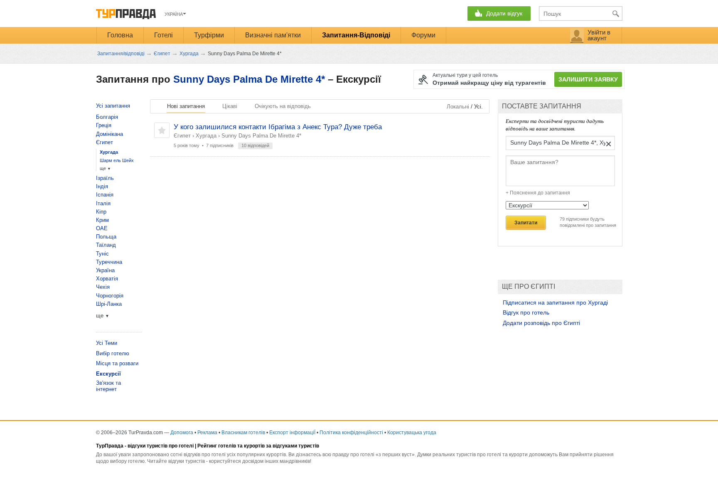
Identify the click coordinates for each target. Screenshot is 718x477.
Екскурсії (108, 374)
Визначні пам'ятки (273, 35)
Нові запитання (186, 106)
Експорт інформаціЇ (292, 432)
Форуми (423, 35)
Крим (102, 220)
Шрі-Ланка (109, 304)
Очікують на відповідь (283, 106)
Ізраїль (105, 178)
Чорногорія (109, 296)
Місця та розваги (117, 363)
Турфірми (209, 35)
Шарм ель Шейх (117, 160)
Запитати (525, 223)
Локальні (458, 106)
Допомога (181, 432)
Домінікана (109, 134)
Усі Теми (106, 343)
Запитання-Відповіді (356, 35)
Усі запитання (113, 106)
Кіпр (101, 212)
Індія (102, 186)
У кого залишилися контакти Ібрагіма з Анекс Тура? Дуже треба (278, 127)
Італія (103, 203)
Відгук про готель (526, 312)
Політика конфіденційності (351, 432)
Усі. (478, 106)
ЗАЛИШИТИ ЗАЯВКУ (588, 79)
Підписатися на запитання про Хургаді (555, 302)
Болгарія (107, 117)
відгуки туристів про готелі (161, 446)
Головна (120, 35)
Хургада (206, 136)
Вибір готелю (112, 353)
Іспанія (104, 195)
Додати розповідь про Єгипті (541, 323)
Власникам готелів (243, 432)
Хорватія (107, 278)
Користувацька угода (411, 432)
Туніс (102, 254)
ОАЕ (102, 228)
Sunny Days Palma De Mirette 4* (249, 79)
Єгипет (182, 136)
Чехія (103, 287)
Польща (106, 237)
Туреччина (109, 262)
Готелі (163, 35)
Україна (105, 270)
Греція (103, 125)
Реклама (207, 432)
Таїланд (106, 245)
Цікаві (229, 106)
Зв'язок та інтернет (108, 386)
